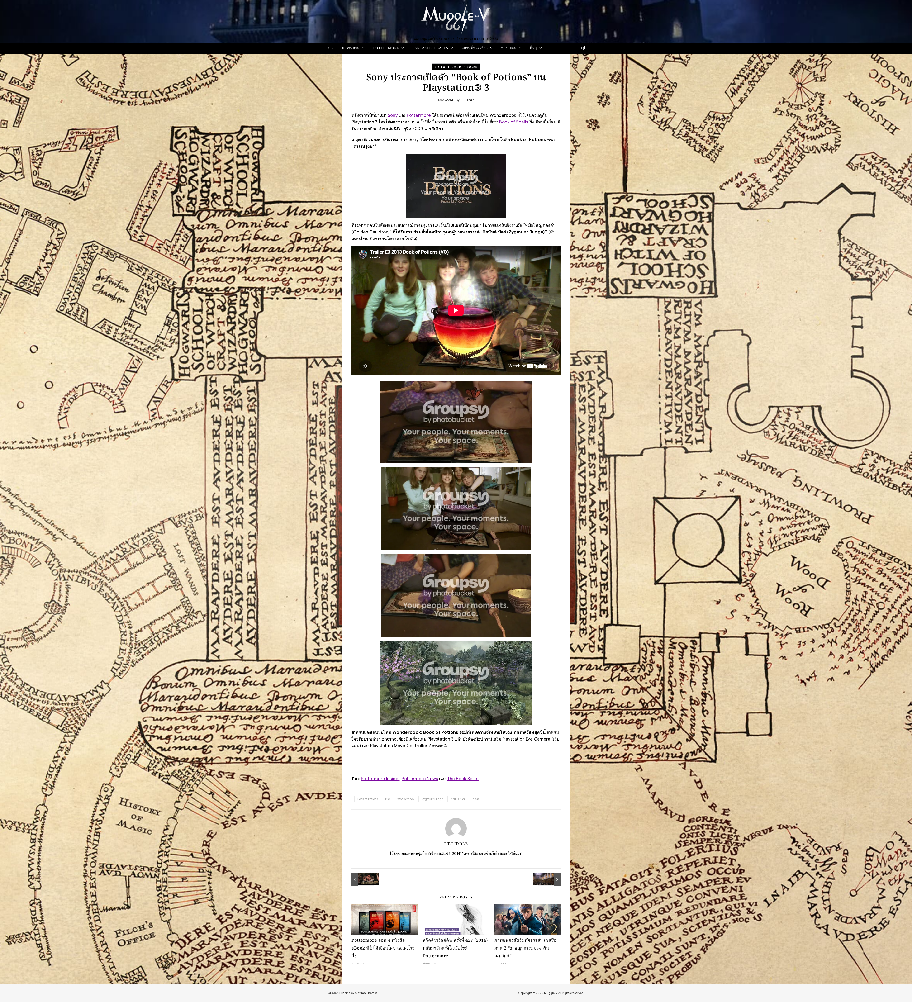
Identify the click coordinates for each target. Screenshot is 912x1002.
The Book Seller (463, 778)
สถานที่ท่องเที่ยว (475, 48)
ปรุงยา (477, 799)
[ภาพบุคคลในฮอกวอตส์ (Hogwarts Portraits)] (549, 879)
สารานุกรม (351, 48)
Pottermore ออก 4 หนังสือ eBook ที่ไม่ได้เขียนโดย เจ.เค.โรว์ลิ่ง (383, 948)
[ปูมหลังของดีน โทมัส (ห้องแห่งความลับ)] (362, 879)
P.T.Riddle (467, 100)
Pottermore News (420, 778)
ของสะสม (509, 48)
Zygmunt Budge (432, 799)
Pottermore (386, 48)
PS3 (387, 799)
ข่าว (331, 48)
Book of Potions (367, 799)
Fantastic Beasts (430, 48)
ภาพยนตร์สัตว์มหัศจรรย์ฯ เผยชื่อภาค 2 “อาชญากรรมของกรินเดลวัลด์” (525, 948)
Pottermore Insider (380, 778)
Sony (393, 115)
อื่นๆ (533, 48)
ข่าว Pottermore (449, 67)
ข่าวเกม (472, 67)
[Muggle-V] (456, 19)
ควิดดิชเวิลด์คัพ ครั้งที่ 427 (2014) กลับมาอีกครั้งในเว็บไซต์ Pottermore (455, 948)
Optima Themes (366, 993)
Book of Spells (513, 122)
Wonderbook (405, 799)
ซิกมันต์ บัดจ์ (458, 799)
